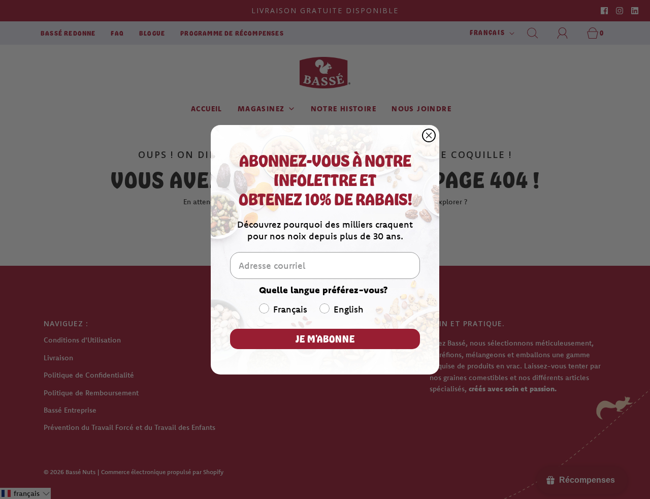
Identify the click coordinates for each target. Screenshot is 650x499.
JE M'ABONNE (325, 339)
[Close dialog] (428, 135)
